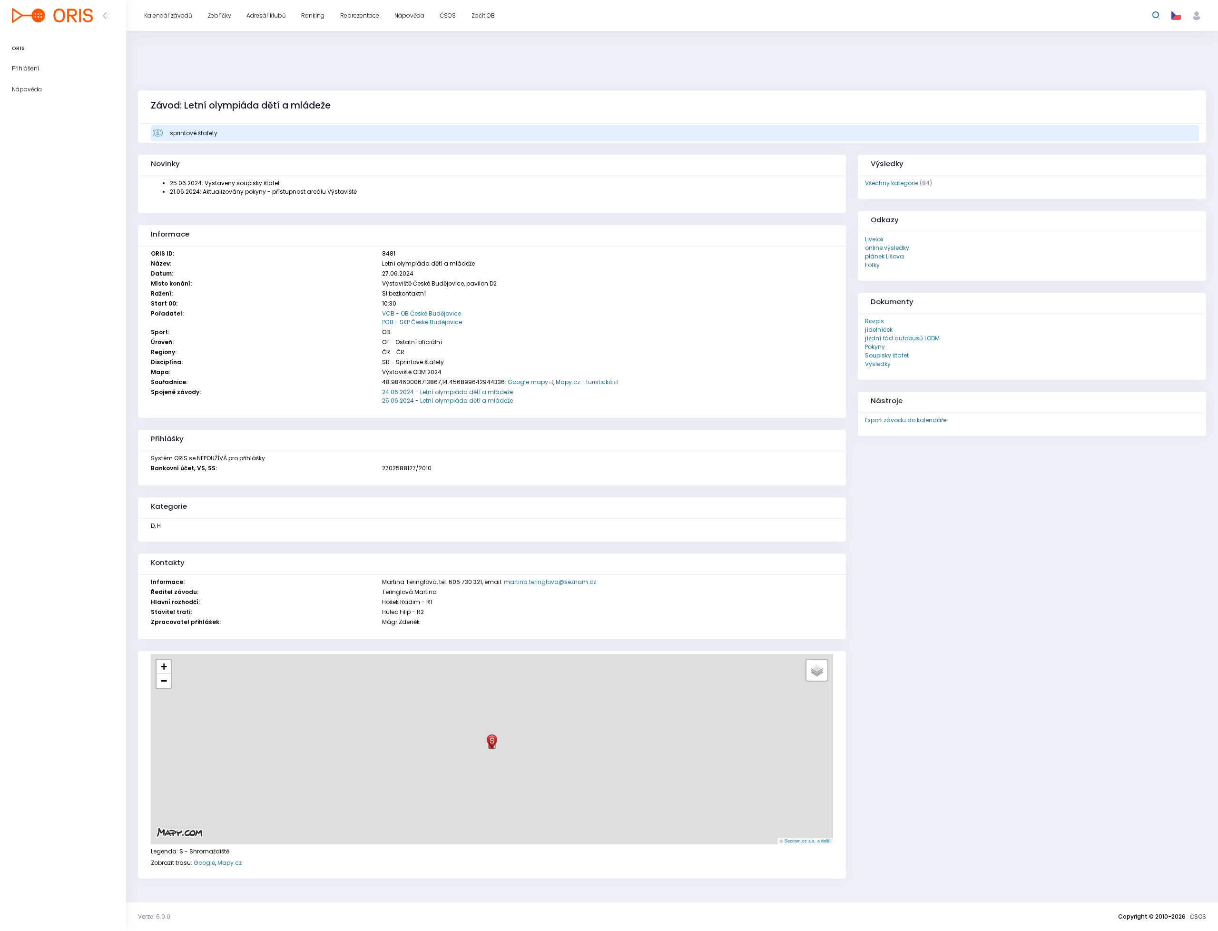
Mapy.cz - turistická (584, 382)
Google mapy (528, 382)
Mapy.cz (229, 863)
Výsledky (878, 364)
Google (204, 863)
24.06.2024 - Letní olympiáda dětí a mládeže (447, 392)
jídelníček (879, 330)
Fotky (872, 265)
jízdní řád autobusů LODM (902, 338)
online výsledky (887, 248)
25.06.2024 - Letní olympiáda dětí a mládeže (447, 400)
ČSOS (1198, 916)
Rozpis (874, 321)
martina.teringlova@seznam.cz (550, 582)
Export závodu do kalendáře (905, 420)
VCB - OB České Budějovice (421, 313)
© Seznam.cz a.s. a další (805, 841)
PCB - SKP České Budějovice (422, 322)
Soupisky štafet (887, 355)
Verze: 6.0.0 (154, 916)
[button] (492, 741)
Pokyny (875, 347)
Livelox (874, 239)
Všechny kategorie (891, 183)
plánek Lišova (884, 256)
